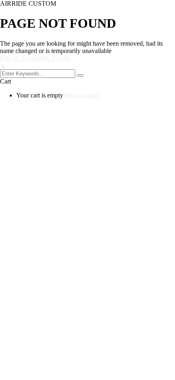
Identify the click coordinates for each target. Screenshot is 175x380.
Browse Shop (82, 95)
